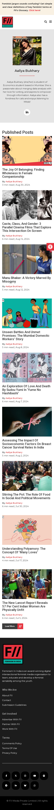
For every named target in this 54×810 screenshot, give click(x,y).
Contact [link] (6, 700)
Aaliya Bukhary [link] (14, 181)
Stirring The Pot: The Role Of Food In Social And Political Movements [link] (26, 496)
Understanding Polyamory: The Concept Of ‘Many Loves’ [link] (24, 550)
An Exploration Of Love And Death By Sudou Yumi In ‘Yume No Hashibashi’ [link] (26, 389)
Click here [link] (34, 10)
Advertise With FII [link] (12, 719)
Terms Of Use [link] (9, 748)
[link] (50, 247)
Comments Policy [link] (12, 743)
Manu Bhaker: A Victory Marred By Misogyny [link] (26, 279)
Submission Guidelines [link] (14, 705)
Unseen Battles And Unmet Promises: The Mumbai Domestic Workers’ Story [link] (25, 335)
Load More (10, 626)
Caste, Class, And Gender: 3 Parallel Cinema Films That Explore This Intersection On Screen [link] (26, 227)
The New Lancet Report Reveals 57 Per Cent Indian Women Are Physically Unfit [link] (25, 606)
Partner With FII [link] (11, 724)
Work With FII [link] (9, 729)
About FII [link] (7, 695)
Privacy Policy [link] (9, 753)
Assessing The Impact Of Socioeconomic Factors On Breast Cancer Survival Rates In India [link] (26, 444)
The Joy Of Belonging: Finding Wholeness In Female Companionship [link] (23, 173)
